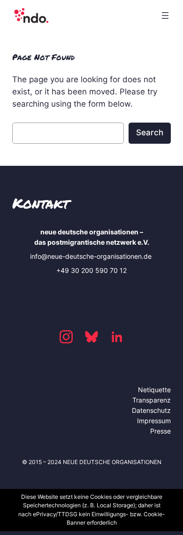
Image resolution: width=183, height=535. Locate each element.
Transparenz (151, 400)
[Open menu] (165, 15)
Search (149, 132)
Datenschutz (151, 410)
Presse (160, 431)
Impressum (154, 421)
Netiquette (154, 390)
